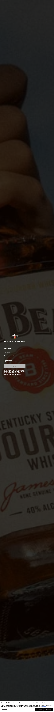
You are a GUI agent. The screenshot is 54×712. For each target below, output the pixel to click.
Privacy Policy (11, 374)
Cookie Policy (19, 374)
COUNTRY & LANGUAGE (8, 346)
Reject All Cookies (48, 709)
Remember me (9, 361)
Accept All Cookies (39, 709)
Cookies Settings (4, 709)
